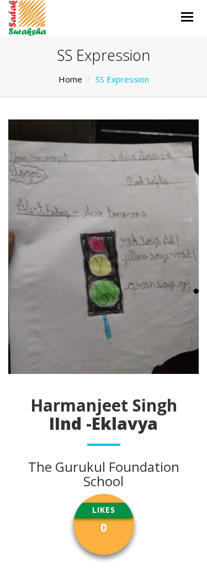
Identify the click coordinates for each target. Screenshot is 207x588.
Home (70, 79)
